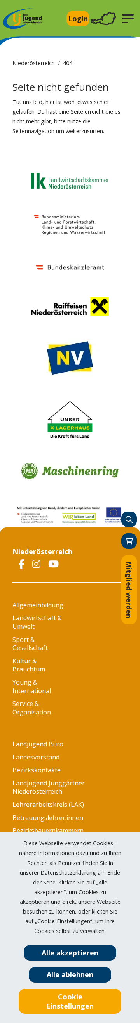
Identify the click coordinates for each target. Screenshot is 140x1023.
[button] (128, 19)
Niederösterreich (33, 63)
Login (78, 18)
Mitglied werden (129, 589)
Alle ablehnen (70, 974)
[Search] (129, 519)
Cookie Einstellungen (70, 1001)
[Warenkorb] (129, 541)
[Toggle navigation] (103, 19)
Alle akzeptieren (70, 952)
